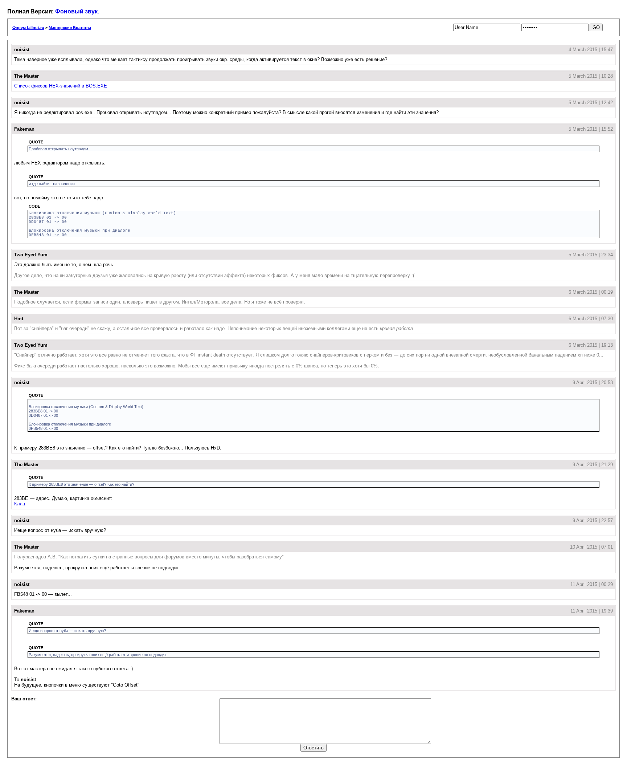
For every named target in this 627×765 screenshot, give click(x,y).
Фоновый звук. (77, 11)
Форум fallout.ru (28, 27)
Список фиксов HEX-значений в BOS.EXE (60, 86)
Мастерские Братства (70, 27)
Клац (19, 503)
